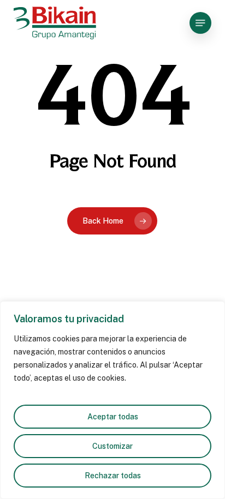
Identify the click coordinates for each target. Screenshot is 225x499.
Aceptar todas (112, 416)
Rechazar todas (113, 475)
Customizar (112, 446)
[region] (112, 400)
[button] (200, 22)
